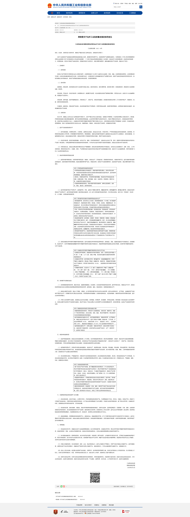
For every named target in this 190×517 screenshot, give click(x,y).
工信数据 (132, 13)
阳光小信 (117, 3)
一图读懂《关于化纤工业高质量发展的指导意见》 (66, 499)
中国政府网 (79, 505)
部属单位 (96, 505)
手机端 (126, 3)
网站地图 (111, 505)
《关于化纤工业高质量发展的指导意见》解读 (65, 496)
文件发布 (65, 17)
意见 (70, 17)
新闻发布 (82, 13)
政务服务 (107, 13)
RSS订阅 (140, 3)
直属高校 (104, 505)
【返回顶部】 (116, 486)
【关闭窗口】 (123, 486)
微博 (136, 3)
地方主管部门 (88, 505)
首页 (58, 13)
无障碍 (121, 3)
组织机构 (69, 13)
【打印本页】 (130, 486)
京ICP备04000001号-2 (78, 513)
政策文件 (59, 17)
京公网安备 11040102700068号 (93, 513)
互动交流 (120, 13)
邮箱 (130, 3)
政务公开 (94, 13)
